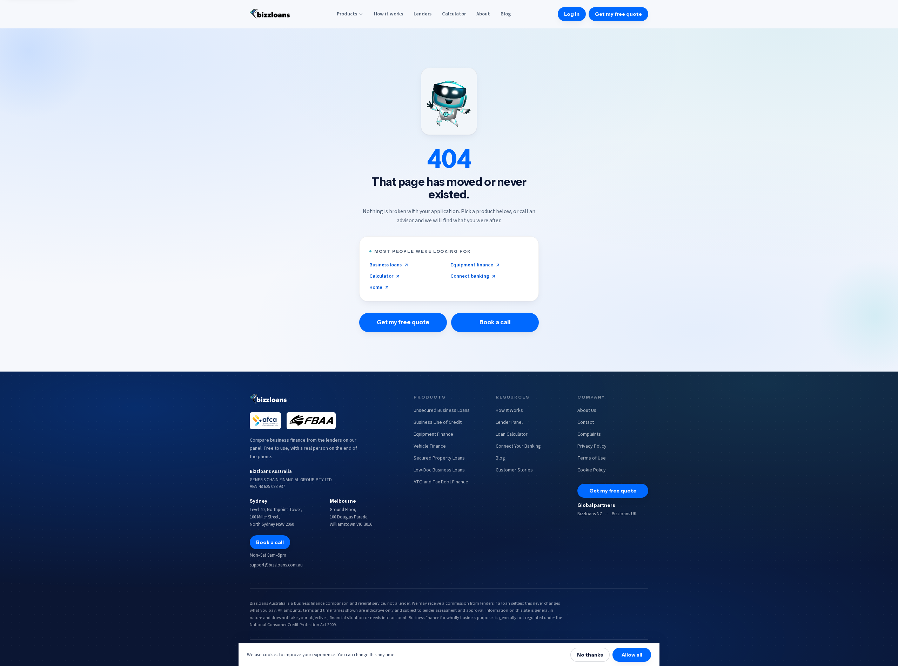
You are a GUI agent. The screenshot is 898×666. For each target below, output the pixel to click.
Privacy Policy (592, 446)
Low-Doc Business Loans (439, 470)
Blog (506, 14)
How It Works (509, 410)
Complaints (589, 434)
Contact (585, 422)
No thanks (590, 655)
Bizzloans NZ (589, 514)
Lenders (422, 14)
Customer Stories (514, 470)
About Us (586, 410)
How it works (388, 14)
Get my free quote (618, 14)
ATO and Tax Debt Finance (441, 481)
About (483, 14)
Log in (571, 14)
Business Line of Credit (438, 422)
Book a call (495, 322)
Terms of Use (591, 458)
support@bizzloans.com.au (276, 565)
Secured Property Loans (439, 458)
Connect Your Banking (518, 446)
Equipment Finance (433, 434)
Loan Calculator (512, 434)
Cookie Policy (591, 470)
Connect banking (469, 276)
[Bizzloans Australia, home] (270, 14)
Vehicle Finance (430, 446)
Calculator (454, 14)
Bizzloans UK (624, 514)
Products (347, 14)
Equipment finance (471, 265)
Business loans (385, 265)
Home (375, 287)
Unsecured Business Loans (442, 410)
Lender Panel (509, 422)
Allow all (632, 655)
